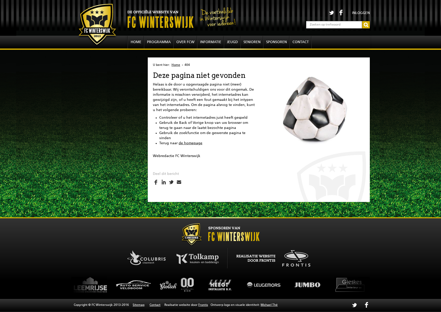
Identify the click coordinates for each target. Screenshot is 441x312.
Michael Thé (269, 305)
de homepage (190, 143)
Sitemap (138, 305)
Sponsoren (276, 42)
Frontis (203, 305)
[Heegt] (187, 284)
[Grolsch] (144, 284)
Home (136, 42)
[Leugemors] (230, 284)
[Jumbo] (274, 284)
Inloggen (361, 13)
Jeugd (232, 42)
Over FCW (185, 42)
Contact (300, 42)
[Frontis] (293, 257)
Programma (159, 42)
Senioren (252, 42)
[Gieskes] (317, 284)
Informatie (210, 42)
